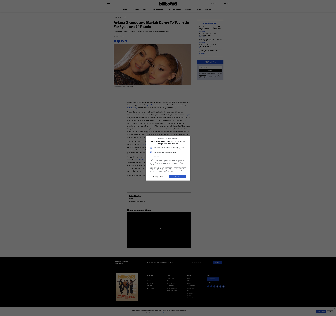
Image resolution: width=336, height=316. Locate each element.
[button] (168, 156)
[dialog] (168, 158)
